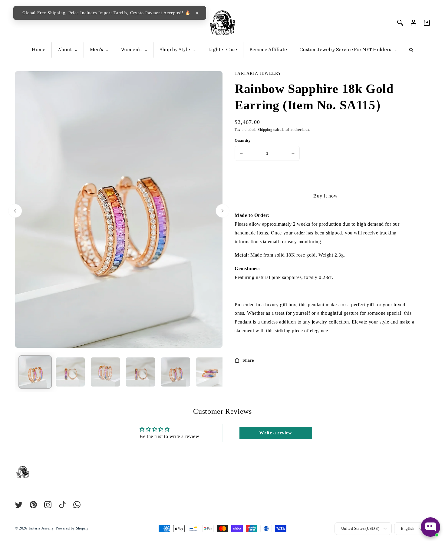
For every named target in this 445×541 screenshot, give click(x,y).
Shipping (265, 130)
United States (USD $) (360, 528)
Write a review (275, 432)
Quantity (243, 140)
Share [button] (248, 360)
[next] (222, 210)
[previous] (15, 210)
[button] (197, 13)
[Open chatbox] (430, 527)
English (407, 528)
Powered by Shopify (72, 528)
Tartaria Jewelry (41, 528)
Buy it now (325, 195)
